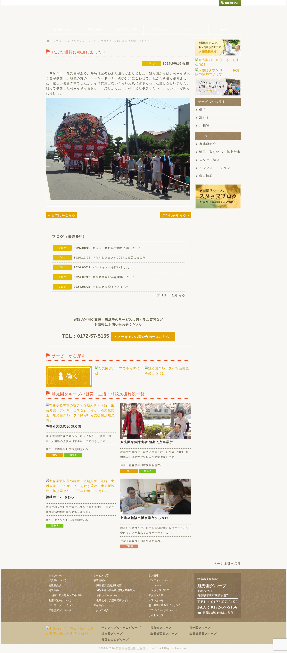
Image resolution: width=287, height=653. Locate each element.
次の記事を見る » (175, 215)
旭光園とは (61, 29)
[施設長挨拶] (218, 56)
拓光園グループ (200, 627)
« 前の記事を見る (61, 215)
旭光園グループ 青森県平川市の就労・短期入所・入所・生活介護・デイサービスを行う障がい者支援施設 (71, 15)
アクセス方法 (155, 595)
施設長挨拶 (55, 585)
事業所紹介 (207, 144)
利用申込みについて (60, 600)
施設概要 (94, 29)
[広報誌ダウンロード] (218, 76)
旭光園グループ (112, 633)
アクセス (192, 29)
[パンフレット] (218, 95)
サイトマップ (155, 615)
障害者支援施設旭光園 (108, 585)
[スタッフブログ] (218, 208)
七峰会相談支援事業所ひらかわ (144, 518)
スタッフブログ (160, 590)
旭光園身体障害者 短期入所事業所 (146, 442)
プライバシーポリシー (160, 610)
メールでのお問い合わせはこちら (143, 336)
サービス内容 (127, 29)
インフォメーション (83, 41)
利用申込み (159, 29)
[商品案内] (218, 66)
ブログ (105, 41)
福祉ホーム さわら (60, 497)
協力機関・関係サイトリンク (164, 605)
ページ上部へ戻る (227, 563)
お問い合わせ (155, 600)
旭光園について (57, 580)
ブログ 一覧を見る (171, 295)
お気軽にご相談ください (208, 15)
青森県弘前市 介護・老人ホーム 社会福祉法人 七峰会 (230, 3)
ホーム (225, 29)
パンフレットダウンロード (64, 605)
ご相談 (204, 125)
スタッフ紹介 (209, 160)
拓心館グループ (161, 627)
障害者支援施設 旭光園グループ (136, 648)
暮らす (204, 117)
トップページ (58, 41)
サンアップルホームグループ (121, 627)
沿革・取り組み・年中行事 (219, 152)
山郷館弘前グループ (164, 633)
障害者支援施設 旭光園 (63, 426)
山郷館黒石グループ (203, 633)
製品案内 (98, 605)
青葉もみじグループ (115, 639)
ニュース (156, 585)
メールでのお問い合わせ (207, 3)
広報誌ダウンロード (60, 610)
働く (202, 109)
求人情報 (206, 176)
